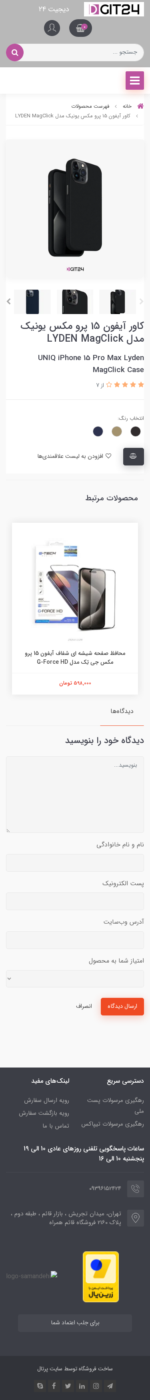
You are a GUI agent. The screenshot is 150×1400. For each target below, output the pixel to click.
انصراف (84, 1006)
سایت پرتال (49, 1368)
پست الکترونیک (123, 883)
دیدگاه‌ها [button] (122, 711)
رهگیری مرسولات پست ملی (115, 1106)
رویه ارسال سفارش (46, 1100)
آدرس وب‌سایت (123, 922)
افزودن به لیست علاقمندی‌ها (71, 456)
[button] (80, 28)
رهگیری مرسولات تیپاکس (112, 1124)
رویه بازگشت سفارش (44, 1113)
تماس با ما (55, 1126)
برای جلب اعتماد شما (75, 1322)
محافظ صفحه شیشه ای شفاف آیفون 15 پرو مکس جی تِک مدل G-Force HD (75, 658)
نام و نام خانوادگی (120, 845)
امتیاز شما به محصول (116, 961)
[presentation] (141, 302)
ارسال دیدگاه (122, 1006)
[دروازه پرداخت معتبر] (101, 1276)
